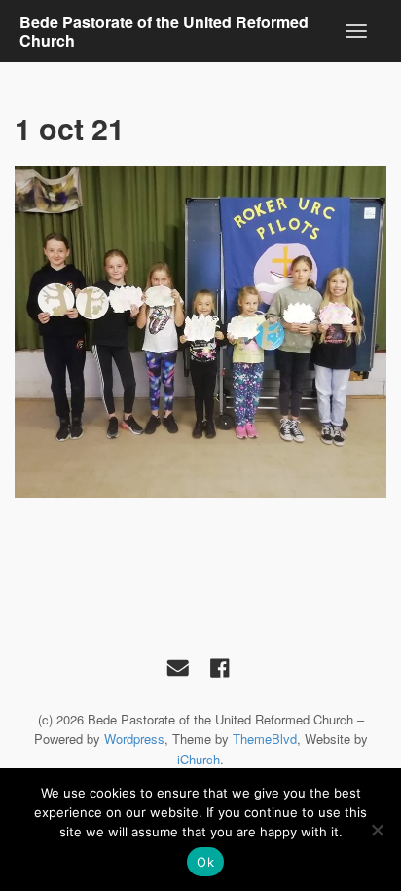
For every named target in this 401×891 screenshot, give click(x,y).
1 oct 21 (70, 128)
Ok (205, 862)
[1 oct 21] (200, 332)
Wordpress (134, 738)
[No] (376, 829)
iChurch (198, 759)
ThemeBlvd (265, 738)
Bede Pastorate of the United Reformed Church (164, 31)
